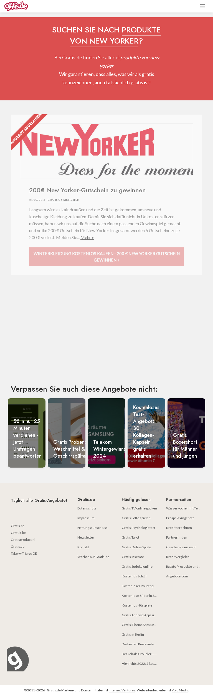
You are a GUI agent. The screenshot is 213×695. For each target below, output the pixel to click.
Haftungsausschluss (92, 528)
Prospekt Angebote (180, 518)
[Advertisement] (106, 334)
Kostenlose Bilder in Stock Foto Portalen (151, 595)
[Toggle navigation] (202, 6)
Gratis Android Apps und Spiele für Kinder (152, 615)
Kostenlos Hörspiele (137, 605)
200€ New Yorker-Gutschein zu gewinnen (87, 190)
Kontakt (83, 547)
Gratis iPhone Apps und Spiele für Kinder (151, 625)
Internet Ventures (122, 690)
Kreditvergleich (177, 557)
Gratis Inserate (133, 557)
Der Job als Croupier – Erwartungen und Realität (157, 654)
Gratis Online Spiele (136, 547)
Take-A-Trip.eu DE (24, 553)
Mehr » (87, 237)
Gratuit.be (18, 533)
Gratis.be (17, 526)
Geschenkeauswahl (181, 547)
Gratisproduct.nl (23, 539)
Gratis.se (17, 546)
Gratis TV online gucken (139, 508)
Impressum (86, 518)
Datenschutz (86, 508)
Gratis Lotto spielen (136, 518)
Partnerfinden (176, 537)
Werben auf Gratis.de (93, 557)
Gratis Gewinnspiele (63, 200)
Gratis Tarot (130, 537)
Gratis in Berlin (133, 634)
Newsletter (85, 537)
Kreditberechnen (179, 528)
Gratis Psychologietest (138, 528)
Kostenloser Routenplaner (141, 586)
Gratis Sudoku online (137, 566)
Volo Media (180, 690)
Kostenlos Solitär (134, 576)
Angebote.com (177, 576)
